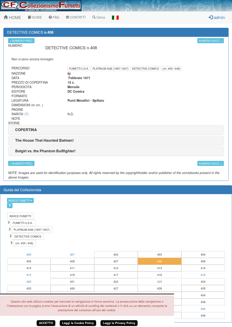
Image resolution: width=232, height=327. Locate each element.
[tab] (116, 129)
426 (72, 288)
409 (203, 261)
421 (72, 281)
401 (72, 254)
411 (72, 268)
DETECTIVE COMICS (145, 68)
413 (159, 268)
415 (29, 275)
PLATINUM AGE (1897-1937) (110, 68)
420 (29, 281)
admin (219, 17)
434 (203, 295)
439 (203, 302)
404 (203, 254)
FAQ (55, 17)
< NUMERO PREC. (21, 40)
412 (116, 268)
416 (72, 275)
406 (72, 261)
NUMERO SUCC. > (210, 40)
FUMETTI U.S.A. (79, 68)
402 (116, 254)
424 (203, 281)
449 (203, 315)
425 (29, 288)
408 (159, 261)
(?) (26, 114)
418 (159, 275)
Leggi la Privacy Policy (119, 323)
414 (203, 268)
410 (29, 268)
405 (29, 261)
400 (29, 254)
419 (203, 275)
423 (159, 281)
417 (116, 275)
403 (159, 254)
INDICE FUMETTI (19, 200)
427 (116, 288)
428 (159, 288)
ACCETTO (46, 323)
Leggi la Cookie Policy (78, 323)
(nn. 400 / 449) (171, 68)
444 (203, 309)
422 (116, 281)
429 (203, 288)
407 (116, 261)
